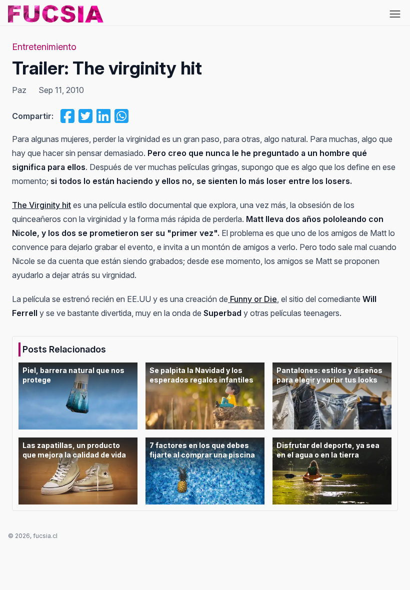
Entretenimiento (44, 47)
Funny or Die (252, 299)
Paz (19, 90)
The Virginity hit (41, 205)
